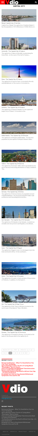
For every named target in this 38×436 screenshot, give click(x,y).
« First (15, 350)
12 (17, 353)
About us (5, 431)
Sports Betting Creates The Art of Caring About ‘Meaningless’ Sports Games (17, 366)
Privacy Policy (23, 431)
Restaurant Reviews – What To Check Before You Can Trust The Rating (18, 363)
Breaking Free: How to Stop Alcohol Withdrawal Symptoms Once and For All (17, 374)
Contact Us (13, 431)
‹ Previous (23, 350)
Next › (26, 353)
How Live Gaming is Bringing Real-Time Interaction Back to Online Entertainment (18, 369)
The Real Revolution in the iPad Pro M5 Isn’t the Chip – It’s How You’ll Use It (19, 371)
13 (21, 353)
